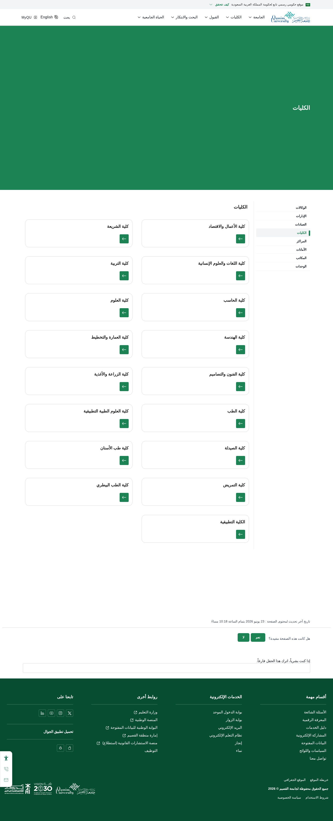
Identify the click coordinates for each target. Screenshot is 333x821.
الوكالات (301, 207)
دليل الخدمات (316, 727)
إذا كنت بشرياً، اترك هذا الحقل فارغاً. (283, 661)
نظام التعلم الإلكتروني (225, 735)
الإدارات (301, 216)
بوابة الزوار (234, 720)
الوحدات (301, 266)
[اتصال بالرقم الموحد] (6, 769)
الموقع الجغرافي (295, 780)
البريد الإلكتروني (230, 727)
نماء (239, 751)
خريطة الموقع (319, 780)
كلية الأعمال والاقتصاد (227, 226)
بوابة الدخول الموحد (227, 712)
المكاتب (301, 258)
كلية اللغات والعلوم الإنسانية (221, 263)
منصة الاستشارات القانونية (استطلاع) (129, 743)
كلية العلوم (120, 300)
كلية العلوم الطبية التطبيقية (106, 411)
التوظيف (151, 751)
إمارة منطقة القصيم (142, 735)
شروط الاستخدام (317, 797)
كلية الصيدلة (235, 448)
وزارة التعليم (148, 712)
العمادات (300, 224)
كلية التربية (120, 263)
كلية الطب (236, 411)
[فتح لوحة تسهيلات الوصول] (6, 758)
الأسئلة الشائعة (315, 712)
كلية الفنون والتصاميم (227, 374)
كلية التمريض (234, 485)
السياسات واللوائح (312, 751)
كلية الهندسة (234, 337)
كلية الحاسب (234, 300)
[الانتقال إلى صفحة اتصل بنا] (6, 780)
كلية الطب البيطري (113, 485)
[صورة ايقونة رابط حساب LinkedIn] (42, 713)
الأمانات (301, 249)
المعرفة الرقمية (314, 720)
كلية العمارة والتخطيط (110, 337)
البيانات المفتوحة (313, 743)
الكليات (301, 233)
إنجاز (238, 743)
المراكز (301, 241)
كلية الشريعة (118, 226)
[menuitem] (256, 17)
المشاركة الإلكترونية (311, 735)
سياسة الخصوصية (289, 797)
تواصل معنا (318, 758)
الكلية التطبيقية (232, 522)
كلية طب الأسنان (114, 448)
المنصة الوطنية (146, 720)
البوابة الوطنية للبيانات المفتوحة (134, 727)
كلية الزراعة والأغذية (111, 374)
